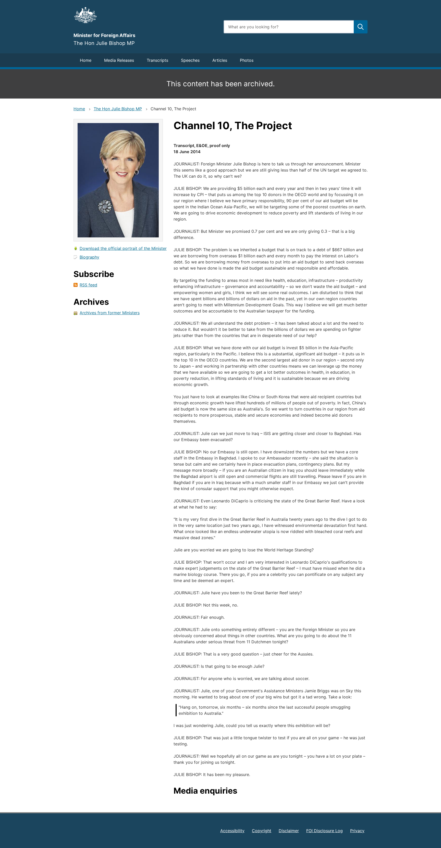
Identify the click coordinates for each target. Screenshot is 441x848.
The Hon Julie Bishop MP (118, 108)
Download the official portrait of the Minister (123, 248)
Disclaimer (289, 830)
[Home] (145, 15)
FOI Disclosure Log (324, 830)
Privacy (357, 830)
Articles (219, 60)
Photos (246, 60)
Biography (89, 257)
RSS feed (88, 284)
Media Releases (119, 60)
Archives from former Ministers (110, 312)
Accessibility (232, 830)
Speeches (190, 60)
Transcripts (157, 60)
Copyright (261, 830)
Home (85, 60)
